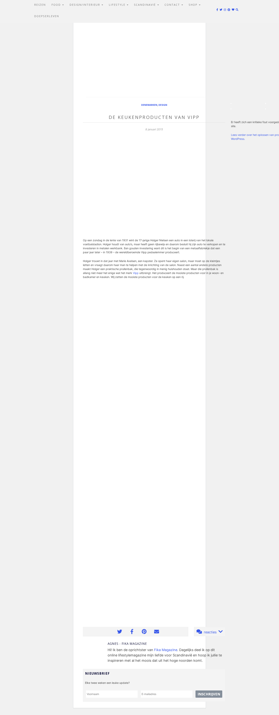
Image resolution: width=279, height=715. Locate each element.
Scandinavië (145, 4)
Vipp (136, 273)
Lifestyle (117, 4)
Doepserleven (46, 16)
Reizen (40, 4)
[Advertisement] (139, 59)
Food (56, 4)
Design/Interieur (85, 4)
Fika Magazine (165, 650)
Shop (194, 4)
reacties (210, 632)
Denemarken (149, 105)
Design (162, 105)
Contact (173, 4)
